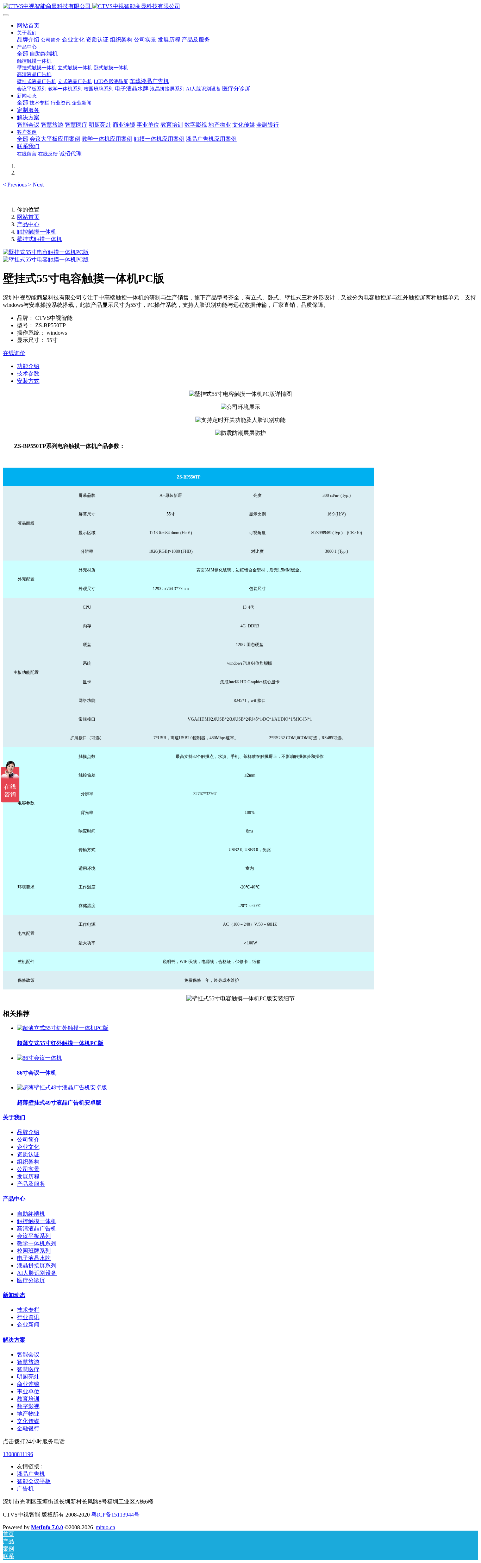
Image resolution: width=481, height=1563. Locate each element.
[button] (15, 185)
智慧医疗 (28, 1369)
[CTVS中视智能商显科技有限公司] (240, 6)
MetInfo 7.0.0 (47, 1527)
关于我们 (14, 1117)
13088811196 (18, 1454)
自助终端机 (31, 1214)
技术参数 (28, 373)
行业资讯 (28, 1317)
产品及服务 (31, 1184)
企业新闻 (28, 1325)
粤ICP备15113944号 (115, 1515)
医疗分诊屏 (31, 1280)
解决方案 (14, 1340)
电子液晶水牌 (34, 1258)
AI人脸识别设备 (37, 1273)
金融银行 (28, 1428)
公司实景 (28, 1169)
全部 (22, 54)
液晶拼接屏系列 (36, 1265)
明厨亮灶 (28, 1377)
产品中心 (28, 224)
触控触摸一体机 (36, 232)
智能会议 (28, 1355)
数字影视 (28, 1406)
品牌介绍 (28, 1132)
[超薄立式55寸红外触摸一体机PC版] (62, 1028)
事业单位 (28, 1391)
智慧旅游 (28, 1362)
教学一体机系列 (36, 1243)
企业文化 (28, 1147)
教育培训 (28, 1399)
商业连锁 (28, 1384)
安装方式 (28, 381)
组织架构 (28, 1162)
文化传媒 (28, 1421)
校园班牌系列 (34, 1251)
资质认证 (28, 1154)
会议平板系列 (34, 1236)
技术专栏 (28, 1310)
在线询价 (14, 353)
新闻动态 (14, 1295)
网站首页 (28, 26)
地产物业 (28, 1414)
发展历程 (28, 1176)
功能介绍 (28, 366)
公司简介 (28, 1140)
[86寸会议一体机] (39, 1058)
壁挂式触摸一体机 (39, 239)
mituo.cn (105, 1527)
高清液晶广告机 (36, 1229)
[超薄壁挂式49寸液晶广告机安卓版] (62, 1087)
